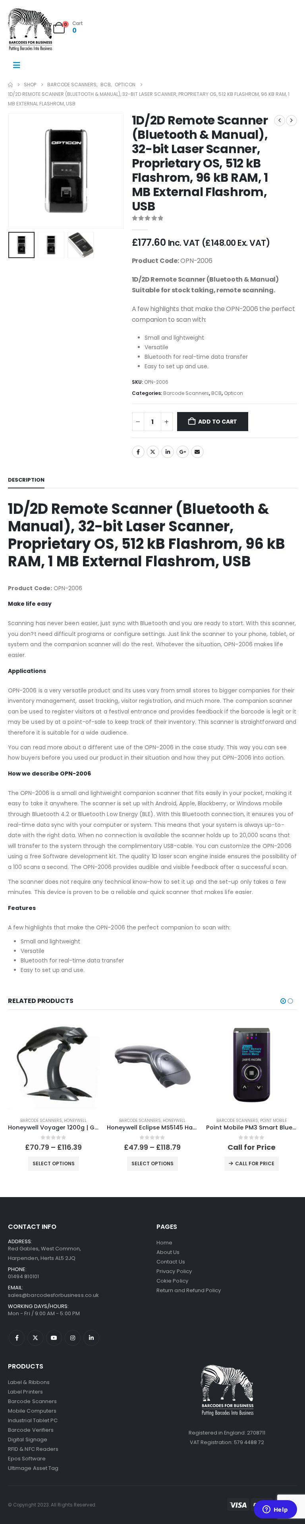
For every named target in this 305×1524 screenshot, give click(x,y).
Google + (182, 451)
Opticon (233, 393)
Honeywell (75, 1121)
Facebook (138, 451)
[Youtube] (54, 1338)
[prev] (279, 120)
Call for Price (254, 1163)
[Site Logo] (30, 29)
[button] (18, 171)
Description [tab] (26, 480)
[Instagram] (73, 1338)
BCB (216, 393)
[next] (291, 120)
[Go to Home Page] (10, 84)
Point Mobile (273, 1121)
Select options (54, 1163)
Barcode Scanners (186, 393)
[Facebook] (17, 1338)
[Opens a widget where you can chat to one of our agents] (275, 1510)
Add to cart (217, 422)
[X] (35, 1338)
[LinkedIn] (91, 1338)
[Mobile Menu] (16, 65)
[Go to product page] (53, 1064)
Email (197, 451)
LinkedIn (167, 451)
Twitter (153, 451)
